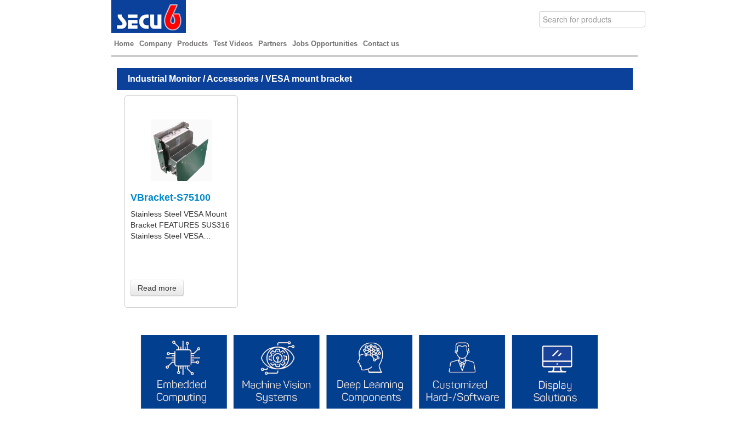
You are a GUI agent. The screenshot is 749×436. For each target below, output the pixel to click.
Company (155, 43)
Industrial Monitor (164, 78)
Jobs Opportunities (325, 43)
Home (124, 43)
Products (192, 43)
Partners (272, 43)
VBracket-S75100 (170, 197)
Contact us (381, 43)
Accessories (233, 78)
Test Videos (233, 43)
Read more (157, 288)
